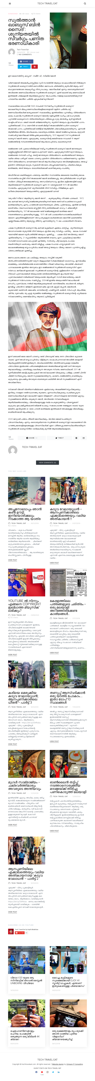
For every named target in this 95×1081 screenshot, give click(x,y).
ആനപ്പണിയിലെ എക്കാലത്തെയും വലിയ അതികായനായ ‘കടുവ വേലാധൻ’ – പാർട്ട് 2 (26, 874)
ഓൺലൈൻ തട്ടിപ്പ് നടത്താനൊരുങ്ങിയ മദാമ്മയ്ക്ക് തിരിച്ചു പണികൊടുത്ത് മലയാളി (68, 787)
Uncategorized (18, 1007)
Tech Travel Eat (47, 3)
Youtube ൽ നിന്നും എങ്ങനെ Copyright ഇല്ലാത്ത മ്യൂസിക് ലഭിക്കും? (24, 606)
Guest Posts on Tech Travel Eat (47, 1068)
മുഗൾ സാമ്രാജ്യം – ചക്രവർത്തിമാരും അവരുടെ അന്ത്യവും (24, 785)
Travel (77, 664)
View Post (12, 560)
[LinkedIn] (58, 1073)
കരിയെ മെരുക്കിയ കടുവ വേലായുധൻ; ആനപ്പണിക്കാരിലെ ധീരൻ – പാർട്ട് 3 (23, 697)
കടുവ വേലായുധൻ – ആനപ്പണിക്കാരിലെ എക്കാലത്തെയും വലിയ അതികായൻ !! (68, 514)
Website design (58, 1064)
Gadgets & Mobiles (31, 950)
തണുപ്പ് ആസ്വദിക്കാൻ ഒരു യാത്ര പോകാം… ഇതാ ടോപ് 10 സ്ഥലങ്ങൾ (67, 697)
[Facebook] (36, 1073)
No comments (25, 54)
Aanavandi (13, 14)
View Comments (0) (47, 463)
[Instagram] (47, 1073)
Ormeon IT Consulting (74, 1064)
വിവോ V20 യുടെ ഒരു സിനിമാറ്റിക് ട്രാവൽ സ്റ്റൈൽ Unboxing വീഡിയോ (26, 980)
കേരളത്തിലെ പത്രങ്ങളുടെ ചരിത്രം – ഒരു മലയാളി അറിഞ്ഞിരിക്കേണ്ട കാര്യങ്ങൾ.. (68, 607)
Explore (68, 664)
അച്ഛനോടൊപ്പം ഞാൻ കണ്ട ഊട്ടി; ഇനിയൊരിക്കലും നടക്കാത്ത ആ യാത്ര (24, 514)
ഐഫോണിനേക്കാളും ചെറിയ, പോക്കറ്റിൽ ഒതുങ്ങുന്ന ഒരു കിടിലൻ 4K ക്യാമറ (25, 1035)
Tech (25, 572)
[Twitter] (53, 1073)
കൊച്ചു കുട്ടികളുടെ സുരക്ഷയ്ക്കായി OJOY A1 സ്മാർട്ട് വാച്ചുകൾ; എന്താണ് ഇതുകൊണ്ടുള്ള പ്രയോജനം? (68, 981)
